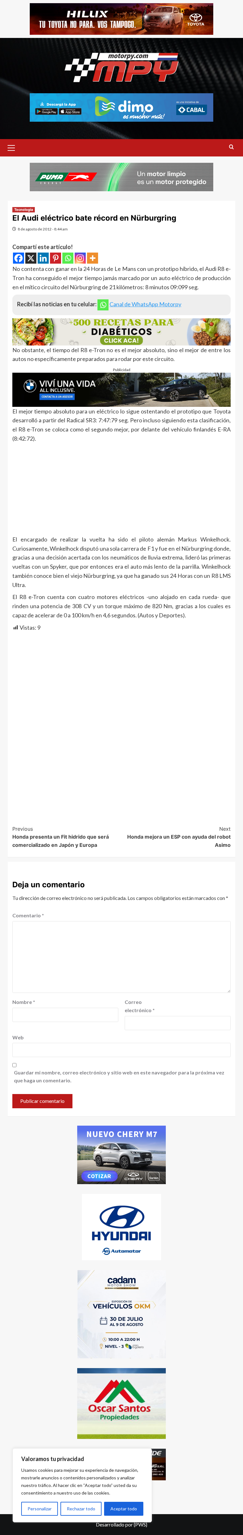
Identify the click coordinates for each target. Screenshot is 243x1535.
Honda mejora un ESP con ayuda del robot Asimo (179, 837)
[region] (82, 1485)
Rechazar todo (81, 1508)
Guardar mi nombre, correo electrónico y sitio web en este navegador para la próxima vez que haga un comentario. (119, 1076)
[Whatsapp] (67, 258)
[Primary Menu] (14, 147)
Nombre (23, 1002)
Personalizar (40, 1508)
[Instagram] (80, 258)
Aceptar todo (123, 1508)
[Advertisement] (121, 490)
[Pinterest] (55, 258)
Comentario (28, 915)
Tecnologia (23, 209)
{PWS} (140, 1524)
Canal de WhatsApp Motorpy (145, 304)
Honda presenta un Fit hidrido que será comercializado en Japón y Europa (60, 837)
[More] (92, 258)
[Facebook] (18, 258)
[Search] (231, 147)
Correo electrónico (140, 1006)
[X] (30, 258)
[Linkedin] (43, 258)
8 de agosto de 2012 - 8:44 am (43, 229)
